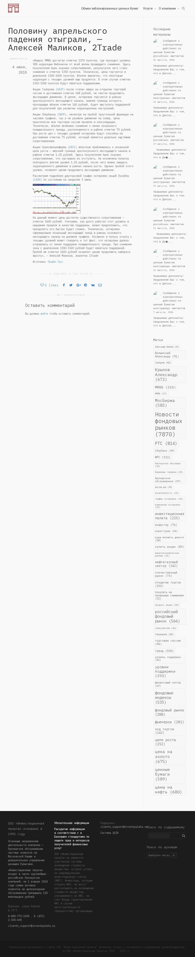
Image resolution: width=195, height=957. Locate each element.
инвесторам (166, 530)
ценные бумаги (162, 774)
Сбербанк (165, 450)
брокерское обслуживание (168, 479)
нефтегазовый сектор (166, 564)
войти (44, 313)
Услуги (148, 8)
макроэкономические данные (167, 554)
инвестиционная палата (169, 516)
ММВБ (165, 387)
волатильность (167, 492)
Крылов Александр (166, 374)
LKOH (37, 179)
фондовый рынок (169, 712)
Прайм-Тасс (55, 261)
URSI (72, 147)
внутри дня (163, 487)
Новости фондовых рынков (168, 424)
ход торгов (164, 731)
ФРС (162, 457)
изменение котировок (167, 506)
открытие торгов (168, 584)
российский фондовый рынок (167, 616)
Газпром (163, 362)
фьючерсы (169, 722)
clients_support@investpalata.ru (31, 926)
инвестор (166, 525)
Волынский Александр (167, 354)
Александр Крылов (167, 346)
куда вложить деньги (169, 539)
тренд (164, 651)
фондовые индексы (164, 697)
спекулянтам (165, 628)
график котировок (169, 498)
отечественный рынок (166, 574)
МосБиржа (165, 403)
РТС (166, 443)
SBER (62, 114)
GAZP (60, 89)
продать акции (167, 604)
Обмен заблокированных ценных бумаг (109, 8)
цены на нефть (168, 789)
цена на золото (163, 756)
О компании (168, 8)
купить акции (169, 546)
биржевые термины (169, 472)
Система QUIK (109, 833)
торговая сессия (168, 642)
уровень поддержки (168, 658)
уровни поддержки (165, 671)
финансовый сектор (168, 684)
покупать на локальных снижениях (169, 595)
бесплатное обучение (167, 464)
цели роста (165, 741)
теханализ (164, 634)
